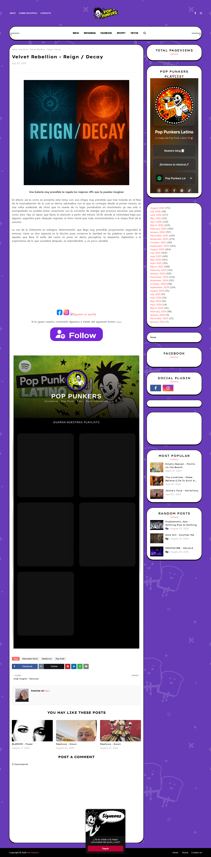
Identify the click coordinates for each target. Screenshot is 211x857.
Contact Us (196, 852)
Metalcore (47, 658)
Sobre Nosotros (28, 13)
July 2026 (155, 211)
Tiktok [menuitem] (134, 33)
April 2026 (156, 222)
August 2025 (157, 249)
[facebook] (195, 13)
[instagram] (200, 13)
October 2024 (158, 284)
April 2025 (156, 263)
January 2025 (157, 273)
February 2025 (158, 270)
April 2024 (156, 304)
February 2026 (158, 228)
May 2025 (155, 260)
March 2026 (157, 225)
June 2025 (155, 256)
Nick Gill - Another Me (179, 535)
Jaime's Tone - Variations (181, 490)
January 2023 (157, 322)
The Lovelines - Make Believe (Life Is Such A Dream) (180, 479)
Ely (47, 691)
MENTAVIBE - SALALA (179, 548)
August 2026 (157, 208)
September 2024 (159, 287)
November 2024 (159, 280)
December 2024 (159, 277)
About (185, 852)
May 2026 (155, 218)
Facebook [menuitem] (106, 33)
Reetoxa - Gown (66, 744)
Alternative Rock (30, 658)
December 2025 (159, 235)
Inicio (13, 13)
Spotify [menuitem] (121, 33)
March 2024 (156, 308)
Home (14, 49)
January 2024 (157, 315)
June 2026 (156, 215)
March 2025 (156, 266)
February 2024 (158, 311)
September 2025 (159, 246)
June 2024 (155, 297)
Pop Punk (23, 49)
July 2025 (155, 253)
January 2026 (157, 232)
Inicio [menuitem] (76, 33)
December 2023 (159, 318)
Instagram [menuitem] (90, 33)
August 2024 (157, 291)
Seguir (105, 848)
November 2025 (159, 239)
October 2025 (158, 242)
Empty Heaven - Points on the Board (180, 465)
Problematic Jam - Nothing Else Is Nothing (181, 523)
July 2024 (155, 294)
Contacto (45, 13)
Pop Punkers (33, 852)
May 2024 (155, 301)
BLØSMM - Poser (22, 744)
